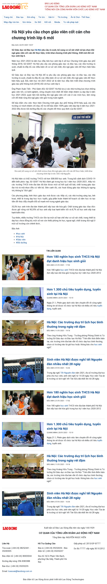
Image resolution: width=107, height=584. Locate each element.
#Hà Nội (20, 236)
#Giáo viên (20, 239)
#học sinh (20, 233)
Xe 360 (38, 22)
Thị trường (62, 17)
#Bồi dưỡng (21, 242)
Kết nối (47, 22)
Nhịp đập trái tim (11, 22)
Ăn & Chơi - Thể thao (80, 17)
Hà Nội (38, 50)
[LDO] (23, 267)
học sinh (64, 270)
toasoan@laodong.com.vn (20, 571)
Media (57, 22)
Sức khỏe (26, 22)
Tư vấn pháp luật (70, 22)
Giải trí (51, 17)
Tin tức (41, 17)
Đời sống (31, 17)
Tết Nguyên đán (67, 373)
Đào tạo (20, 17)
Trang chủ (8, 17)
